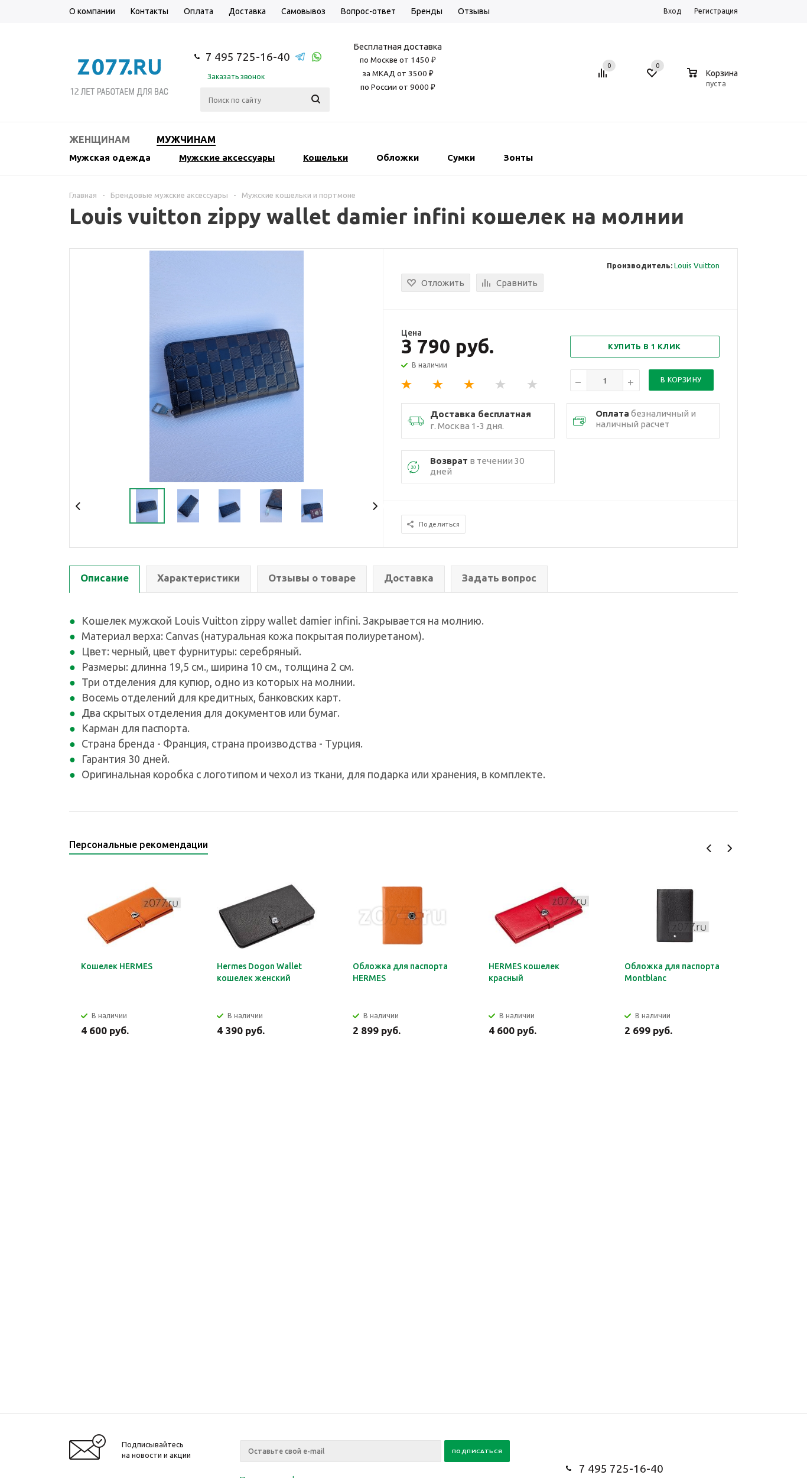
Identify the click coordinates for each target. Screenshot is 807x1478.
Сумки (461, 157)
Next (374, 506)
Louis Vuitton (697, 265)
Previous (78, 506)
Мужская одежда (110, 157)
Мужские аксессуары (227, 157)
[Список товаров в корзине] (714, 81)
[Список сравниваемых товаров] (604, 77)
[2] (438, 385)
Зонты (518, 157)
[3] (470, 385)
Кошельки (325, 157)
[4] (501, 385)
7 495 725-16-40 (248, 57)
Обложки (397, 157)
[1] (407, 385)
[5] (533, 385)
